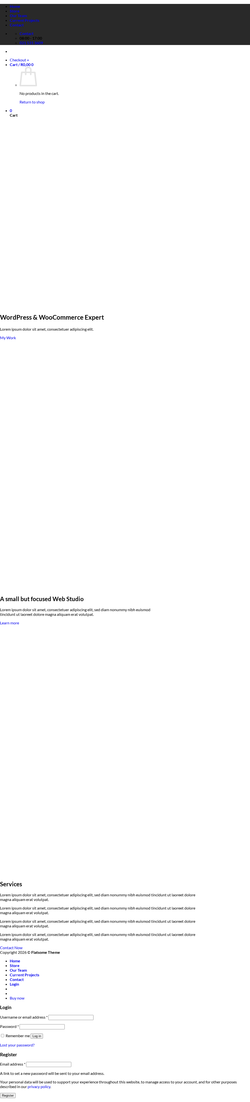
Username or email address (24, 1017)
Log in (36, 1036)
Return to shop (32, 102)
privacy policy (39, 1086)
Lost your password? (17, 1045)
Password (9, 1026)
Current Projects (24, 20)
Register (8, 1095)
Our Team (18, 15)
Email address (12, 1064)
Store (15, 11)
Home (15, 6)
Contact (17, 24)
